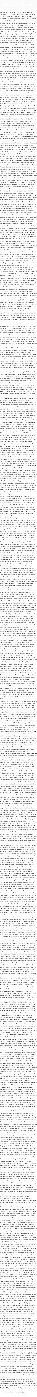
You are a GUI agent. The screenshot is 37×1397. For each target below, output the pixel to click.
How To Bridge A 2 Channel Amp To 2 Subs (13, 1381)
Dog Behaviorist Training (7, 1379)
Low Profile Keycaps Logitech (22, 1388)
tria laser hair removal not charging (18, 3)
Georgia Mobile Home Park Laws (25, 1379)
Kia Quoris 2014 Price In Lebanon (22, 1383)
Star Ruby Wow (7, 1388)
